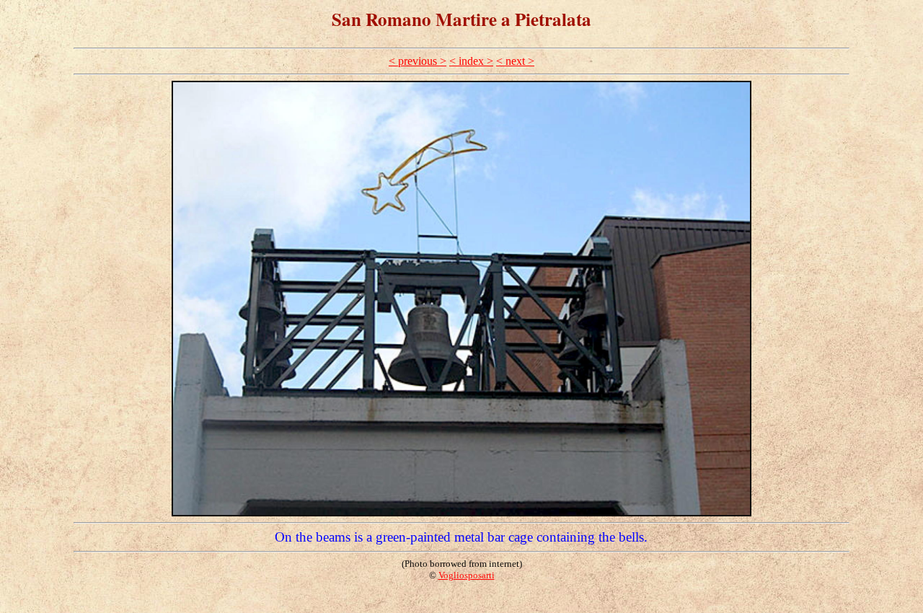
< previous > (417, 61)
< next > (515, 61)
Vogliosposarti (466, 575)
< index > (471, 61)
